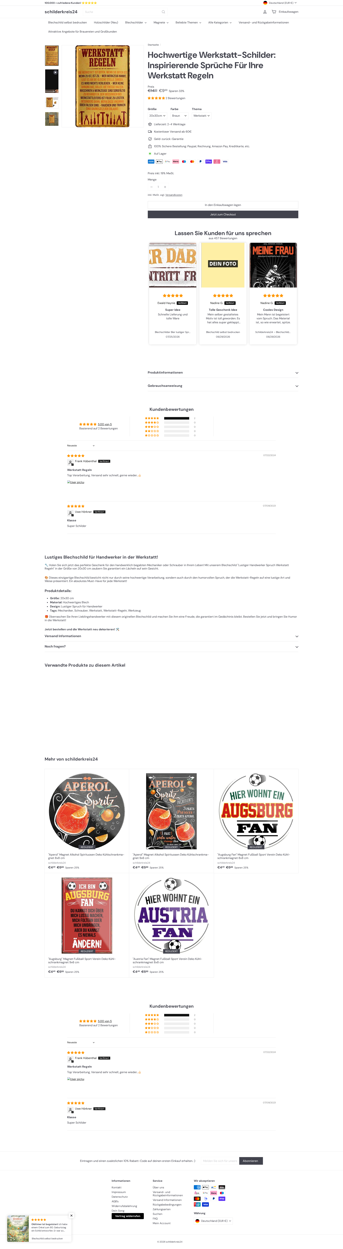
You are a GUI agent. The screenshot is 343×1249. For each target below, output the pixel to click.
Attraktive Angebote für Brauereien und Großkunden (82, 31)
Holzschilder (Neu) (106, 22)
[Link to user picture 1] (75, 488)
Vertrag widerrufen (127, 1216)
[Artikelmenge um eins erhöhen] (165, 187)
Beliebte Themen (187, 22)
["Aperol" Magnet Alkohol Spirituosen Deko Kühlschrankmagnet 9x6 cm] (171, 821)
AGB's (115, 1201)
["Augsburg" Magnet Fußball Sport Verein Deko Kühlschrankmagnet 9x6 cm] (87, 925)
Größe (152, 109)
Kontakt (116, 1187)
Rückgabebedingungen (167, 1204)
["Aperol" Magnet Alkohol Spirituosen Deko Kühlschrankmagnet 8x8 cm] (87, 821)
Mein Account (162, 1223)
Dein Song (118, 1211)
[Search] (163, 12)
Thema (197, 109)
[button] (157, 98)
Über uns (158, 1187)
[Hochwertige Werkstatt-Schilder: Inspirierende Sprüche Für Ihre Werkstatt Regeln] (66, 710)
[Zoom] (103, 86)
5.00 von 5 (105, 424)
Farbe (174, 109)
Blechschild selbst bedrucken (67, 22)
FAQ (155, 1218)
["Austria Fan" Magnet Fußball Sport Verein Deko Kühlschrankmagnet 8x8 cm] (171, 925)
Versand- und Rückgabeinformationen (264, 22)
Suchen (157, 1214)
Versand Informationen (167, 1200)
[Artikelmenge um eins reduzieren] (151, 187)
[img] (173, 295)
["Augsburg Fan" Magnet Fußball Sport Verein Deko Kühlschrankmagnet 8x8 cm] (256, 821)
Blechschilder (134, 22)
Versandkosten (173, 194)
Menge (152, 179)
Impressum (119, 1192)
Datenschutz (120, 1197)
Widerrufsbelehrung (124, 1206)
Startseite (153, 44)
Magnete (160, 22)
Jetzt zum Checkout (223, 214)
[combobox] (125, 12)
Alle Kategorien (218, 22)
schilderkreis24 (61, 11)
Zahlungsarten (162, 1209)
